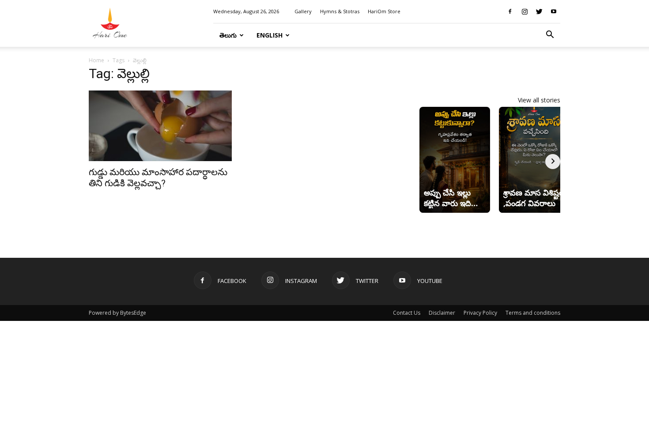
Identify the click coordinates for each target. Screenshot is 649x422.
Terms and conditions (533, 312)
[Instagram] (524, 11)
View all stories (539, 100)
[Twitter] (539, 11)
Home (96, 60)
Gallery (303, 11)
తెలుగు (228, 35)
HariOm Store (384, 11)
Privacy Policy (480, 312)
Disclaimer (442, 312)
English (270, 35)
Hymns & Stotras (339, 11)
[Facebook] (510, 11)
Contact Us (406, 312)
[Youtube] (553, 11)
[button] (549, 35)
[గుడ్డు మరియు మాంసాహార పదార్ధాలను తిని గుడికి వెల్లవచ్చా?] (160, 125)
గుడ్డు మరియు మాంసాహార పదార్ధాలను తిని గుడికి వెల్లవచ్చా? (158, 177)
